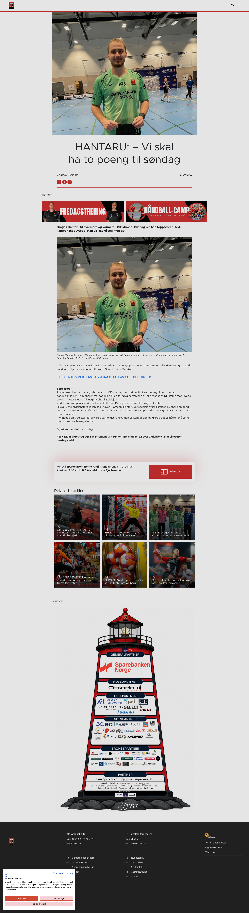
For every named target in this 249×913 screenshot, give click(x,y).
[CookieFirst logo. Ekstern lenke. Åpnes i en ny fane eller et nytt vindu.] (6, 875)
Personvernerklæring (63, 873)
